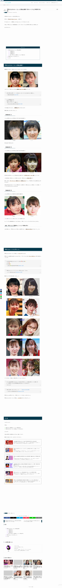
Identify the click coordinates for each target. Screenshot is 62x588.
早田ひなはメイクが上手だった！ (13, 56)
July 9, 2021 (16, 94)
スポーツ (6, 12)
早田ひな (12, 513)
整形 (9, 513)
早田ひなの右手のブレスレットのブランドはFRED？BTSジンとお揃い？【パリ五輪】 (27, 449)
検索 (57, 9)
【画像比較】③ (12, 53)
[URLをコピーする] (39, 518)
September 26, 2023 (19, 272)
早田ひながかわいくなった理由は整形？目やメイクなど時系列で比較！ (25, 472)
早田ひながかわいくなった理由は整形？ (13, 528)
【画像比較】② (12, 52)
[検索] (57, 0)
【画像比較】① (12, 51)
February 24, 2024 (21, 391)
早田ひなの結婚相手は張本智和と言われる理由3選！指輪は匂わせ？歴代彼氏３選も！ (27, 457)
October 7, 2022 (21, 265)
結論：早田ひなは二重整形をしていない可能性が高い (16, 533)
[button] (7, 518)
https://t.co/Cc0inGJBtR (25, 389)
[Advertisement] (22, 37)
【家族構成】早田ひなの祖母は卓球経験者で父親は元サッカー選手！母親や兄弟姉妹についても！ (27, 464)
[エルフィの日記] (8, 3)
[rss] (56, 0)
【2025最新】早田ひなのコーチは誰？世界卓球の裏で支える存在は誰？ (25, 441)
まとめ (9, 57)
